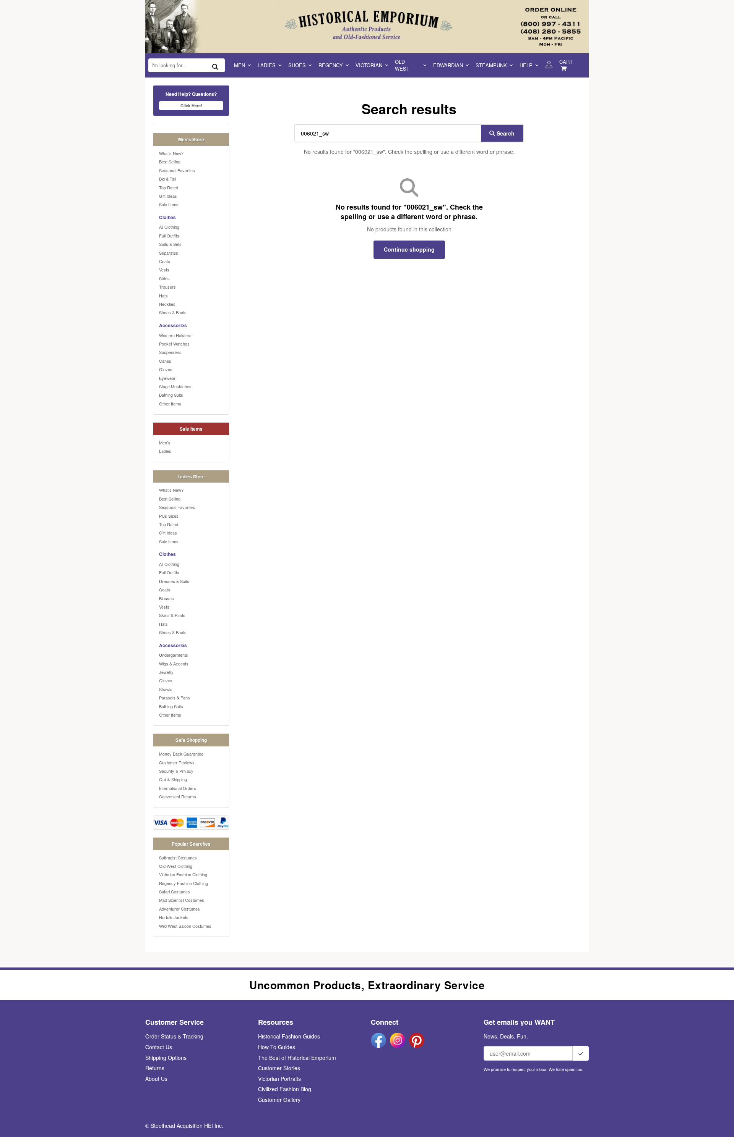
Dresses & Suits (174, 581)
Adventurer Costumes (179, 909)
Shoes (297, 65)
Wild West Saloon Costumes (185, 926)
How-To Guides (276, 1047)
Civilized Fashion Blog (284, 1089)
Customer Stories (279, 1068)
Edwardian (448, 65)
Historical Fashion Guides (289, 1036)
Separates (168, 253)
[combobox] (386, 133)
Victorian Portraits (279, 1078)
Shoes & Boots (173, 312)
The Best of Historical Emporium (297, 1057)
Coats (164, 261)
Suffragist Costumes (178, 857)
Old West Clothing (175, 866)
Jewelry (166, 672)
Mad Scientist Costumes (181, 900)
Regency (330, 65)
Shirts (164, 278)
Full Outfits (169, 236)
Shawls (165, 689)
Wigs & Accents (173, 664)
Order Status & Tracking (174, 1036)
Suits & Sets (170, 244)
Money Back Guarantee (181, 754)
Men (239, 65)
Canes (165, 361)
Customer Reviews (177, 762)
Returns (154, 1068)
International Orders (177, 788)
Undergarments (173, 655)
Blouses (166, 598)
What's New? (171, 153)
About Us (156, 1078)
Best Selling (169, 161)
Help (526, 65)
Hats (163, 295)
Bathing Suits (171, 395)
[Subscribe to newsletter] (581, 1053)
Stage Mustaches (175, 386)
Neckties (167, 304)
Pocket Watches (174, 344)
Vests (164, 269)
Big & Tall (167, 179)
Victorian (369, 65)
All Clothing (169, 227)
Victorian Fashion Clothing (183, 874)
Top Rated (168, 187)
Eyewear (167, 378)
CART (566, 61)
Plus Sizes (169, 516)
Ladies (267, 65)
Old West (402, 65)
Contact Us (158, 1047)
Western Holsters (175, 335)
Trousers (167, 287)
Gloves (165, 369)
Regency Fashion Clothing (183, 883)
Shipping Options (166, 1057)
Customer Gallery (279, 1099)
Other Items (170, 404)
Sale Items (169, 204)
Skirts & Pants (172, 615)
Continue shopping (409, 249)
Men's (164, 442)
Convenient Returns (177, 796)
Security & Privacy (176, 771)
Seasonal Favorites (177, 170)
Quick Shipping (173, 779)
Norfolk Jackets (173, 917)
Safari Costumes (174, 891)
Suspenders (170, 352)
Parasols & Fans (174, 697)
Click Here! (191, 105)
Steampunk (491, 65)
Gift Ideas (168, 196)
